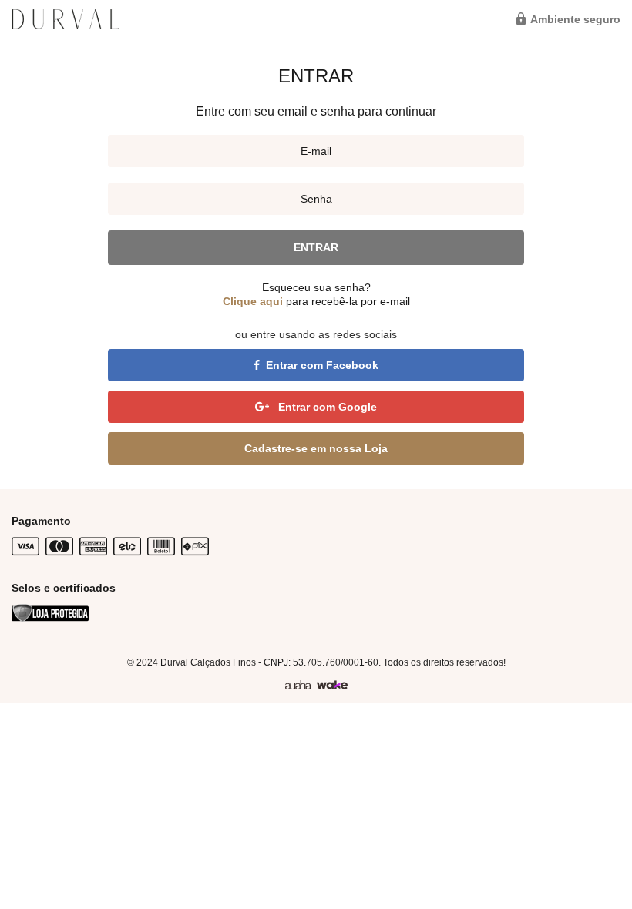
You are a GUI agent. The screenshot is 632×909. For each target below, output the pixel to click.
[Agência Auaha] (298, 685)
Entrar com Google (326, 407)
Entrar (316, 247)
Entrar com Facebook (322, 365)
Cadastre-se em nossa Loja (316, 448)
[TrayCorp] (332, 685)
